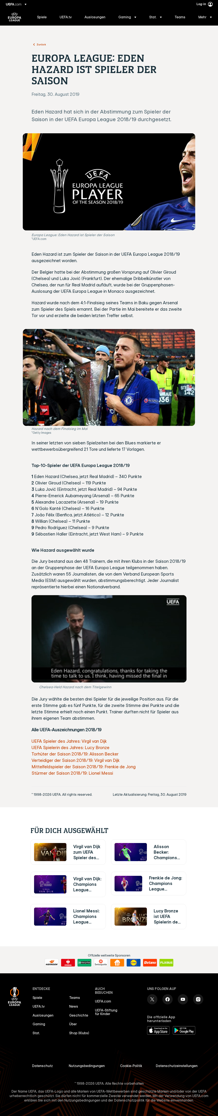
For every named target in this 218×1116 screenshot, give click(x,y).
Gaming (39, 1024)
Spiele (37, 998)
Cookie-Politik (131, 1066)
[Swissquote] (101, 963)
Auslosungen (43, 1015)
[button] (127, 17)
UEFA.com (103, 1001)
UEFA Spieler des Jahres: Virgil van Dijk (69, 741)
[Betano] (150, 963)
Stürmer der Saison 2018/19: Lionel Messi (72, 773)
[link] (41, 17)
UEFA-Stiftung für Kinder (106, 1012)
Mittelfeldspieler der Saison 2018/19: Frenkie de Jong (84, 766)
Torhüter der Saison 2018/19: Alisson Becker (75, 753)
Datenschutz (42, 1066)
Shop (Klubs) (79, 1033)
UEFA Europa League (14, 17)
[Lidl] (134, 963)
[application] (109, 638)
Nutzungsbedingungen (87, 1066)
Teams (74, 998)
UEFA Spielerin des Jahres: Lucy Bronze (70, 747)
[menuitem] (43, 17)
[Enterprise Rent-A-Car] (84, 963)
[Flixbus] (166, 963)
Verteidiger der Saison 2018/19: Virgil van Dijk (76, 760)
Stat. (36, 1033)
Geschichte (78, 1015)
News (73, 1006)
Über (73, 1024)
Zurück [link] (41, 44)
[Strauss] (68, 963)
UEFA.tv (39, 1006)
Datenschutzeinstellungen (177, 1066)
